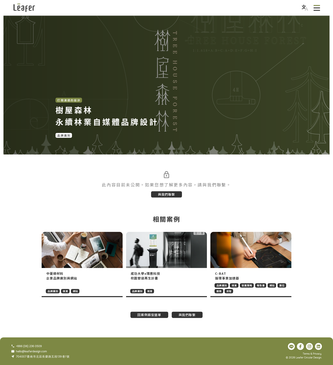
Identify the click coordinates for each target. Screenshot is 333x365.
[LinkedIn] (318, 346)
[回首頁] (24, 7)
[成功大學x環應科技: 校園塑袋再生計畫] (166, 264)
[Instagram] (309, 346)
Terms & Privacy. (312, 353)
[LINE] (291, 346)
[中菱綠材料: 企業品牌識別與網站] (82, 264)
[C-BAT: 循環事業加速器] (250, 264)
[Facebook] (300, 346)
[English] (305, 8)
